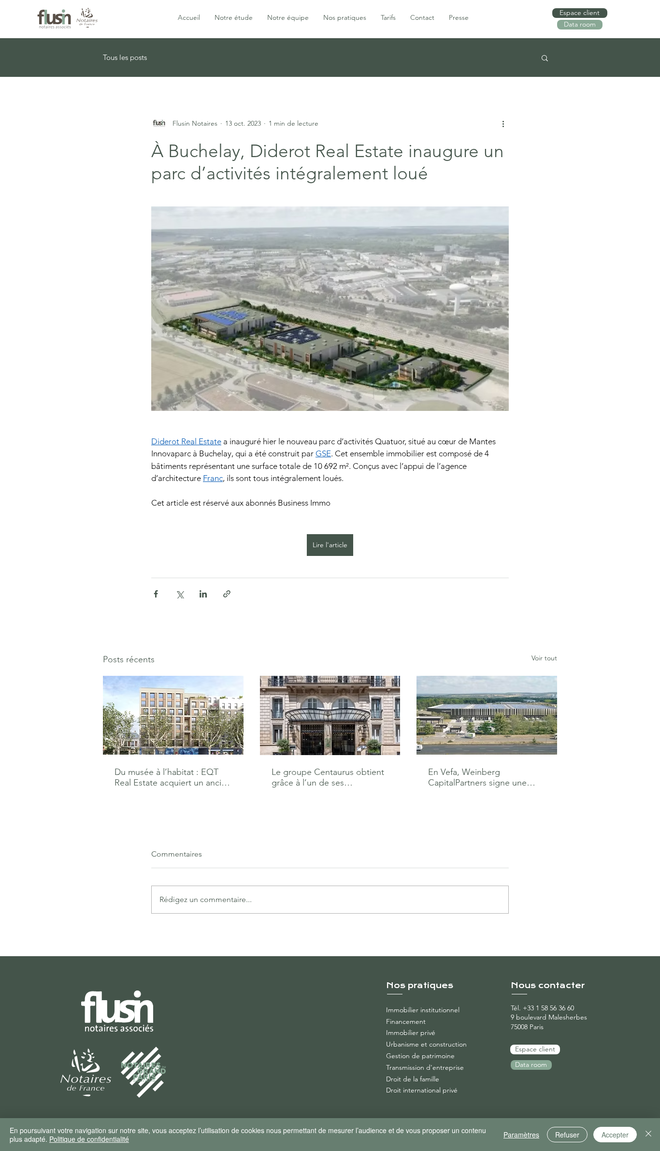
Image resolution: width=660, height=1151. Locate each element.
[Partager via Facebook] (155, 593)
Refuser (567, 1134)
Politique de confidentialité (89, 1139)
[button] (544, 57)
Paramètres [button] (521, 1134)
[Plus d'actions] (503, 123)
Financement (406, 1021)
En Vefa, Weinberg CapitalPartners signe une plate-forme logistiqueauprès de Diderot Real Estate (484, 777)
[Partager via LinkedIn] (203, 593)
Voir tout (544, 658)
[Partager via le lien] (226, 593)
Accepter (615, 1134)
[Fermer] (648, 1134)
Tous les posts (125, 57)
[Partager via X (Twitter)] (179, 593)
